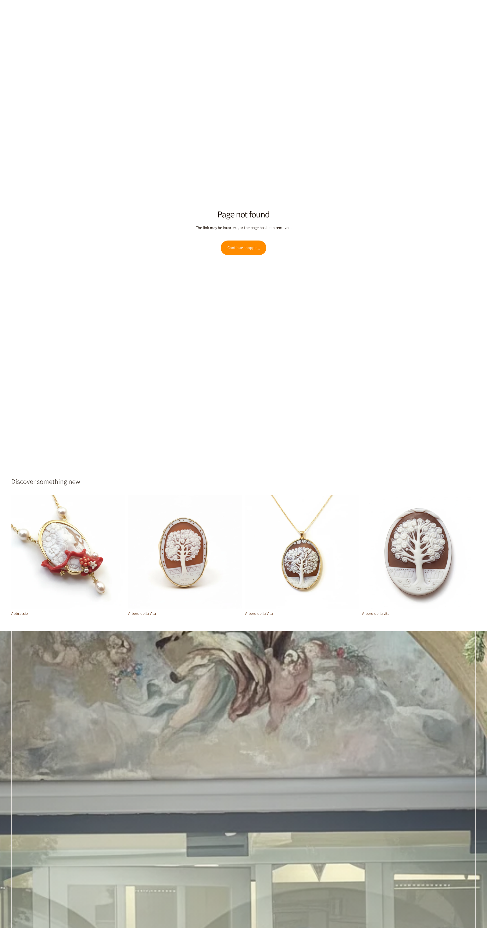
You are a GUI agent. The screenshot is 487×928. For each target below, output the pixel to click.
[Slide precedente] (19, 552)
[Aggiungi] (116, 600)
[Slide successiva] (116, 552)
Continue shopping (243, 247)
